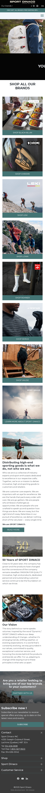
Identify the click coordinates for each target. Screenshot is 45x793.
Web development (18, 790)
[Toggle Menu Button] (42, 16)
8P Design (30, 790)
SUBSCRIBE (22, 724)
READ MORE (13, 530)
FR (42, 6)
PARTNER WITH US (22, 693)
